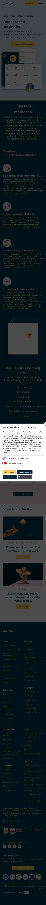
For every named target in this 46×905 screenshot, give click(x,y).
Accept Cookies (9, 472)
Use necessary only (24, 472)
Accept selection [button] (9, 477)
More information (24, 477)
